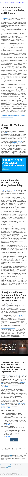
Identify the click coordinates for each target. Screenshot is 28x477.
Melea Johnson (7, 18)
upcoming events (16, 142)
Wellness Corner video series (13, 132)
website (10, 455)
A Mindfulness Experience (8, 328)
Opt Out (11, 464)
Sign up (9, 466)
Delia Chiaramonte (11, 306)
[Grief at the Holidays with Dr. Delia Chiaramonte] (14, 347)
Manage (1, 464)
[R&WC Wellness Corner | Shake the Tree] (14, 164)
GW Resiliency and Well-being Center (15, 375)
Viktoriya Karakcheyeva (8, 190)
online (7, 467)
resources (20, 141)
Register (7, 424)
